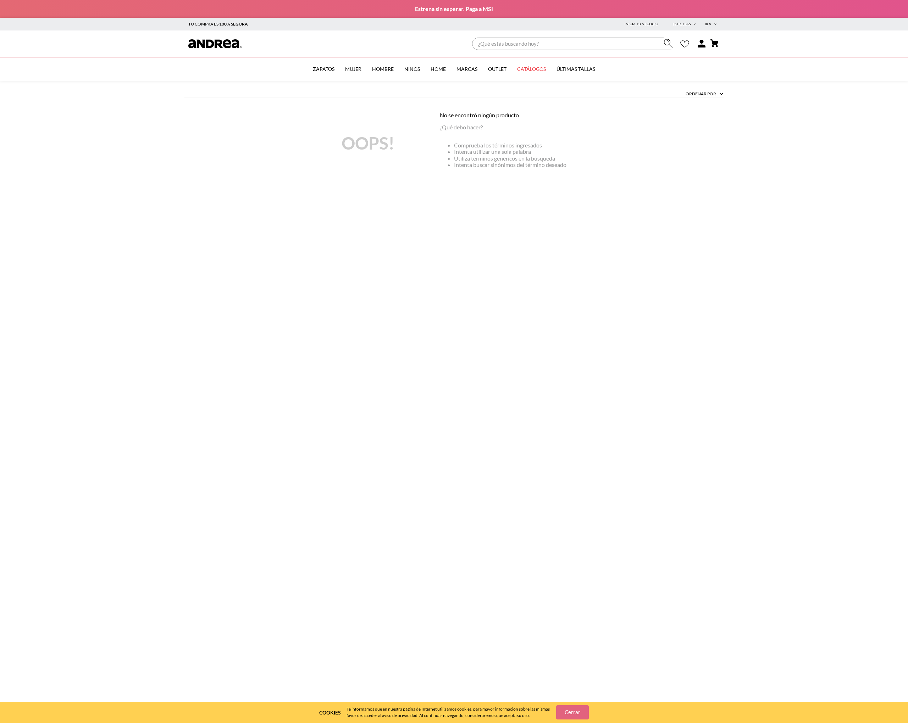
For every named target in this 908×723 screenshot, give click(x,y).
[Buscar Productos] (670, 43)
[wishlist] (684, 43)
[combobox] (574, 44)
